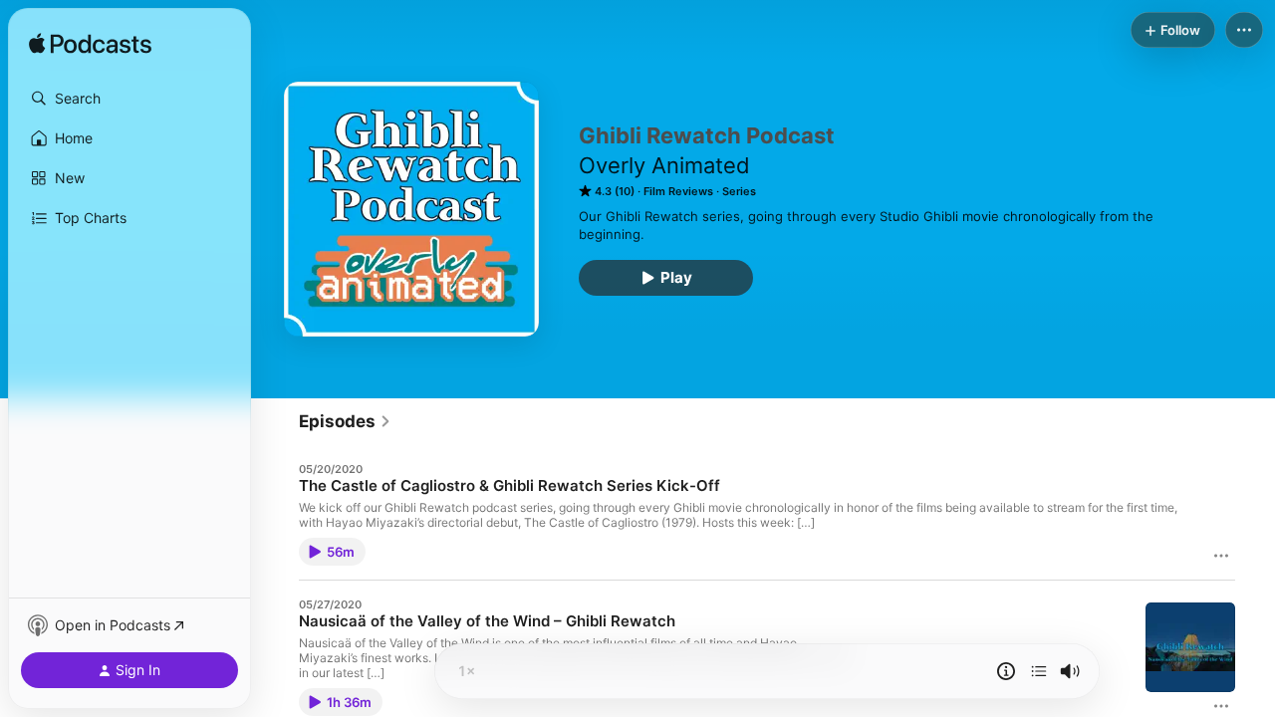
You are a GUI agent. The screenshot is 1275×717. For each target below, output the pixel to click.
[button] (129, 99)
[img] (90, 45)
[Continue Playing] (1039, 671)
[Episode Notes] (1006, 671)
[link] (345, 421)
